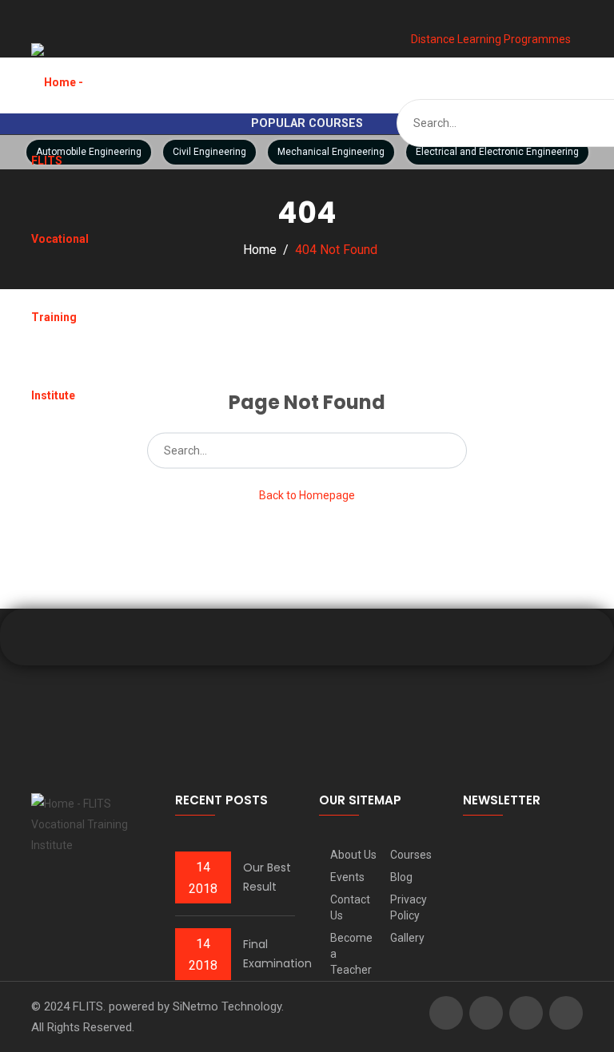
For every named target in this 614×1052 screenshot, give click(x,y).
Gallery (407, 937)
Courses (411, 854)
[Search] (450, 449)
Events (347, 877)
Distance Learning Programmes (490, 39)
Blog (401, 877)
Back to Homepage (307, 494)
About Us (353, 854)
